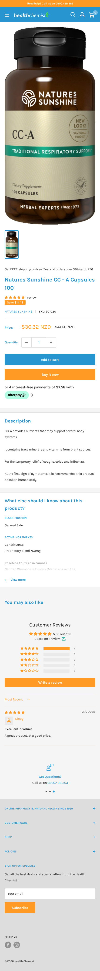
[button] (15, 297)
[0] (91, 15)
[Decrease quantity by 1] (26, 342)
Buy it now (50, 375)
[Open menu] (7, 15)
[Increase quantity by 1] (51, 342)
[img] (15, 712)
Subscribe (20, 908)
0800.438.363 (57, 783)
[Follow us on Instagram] (16, 945)
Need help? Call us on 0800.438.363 (50, 3)
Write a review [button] (50, 682)
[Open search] (73, 14)
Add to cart (50, 360)
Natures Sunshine (18, 311)
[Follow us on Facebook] (8, 945)
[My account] (82, 14)
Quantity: (12, 342)
